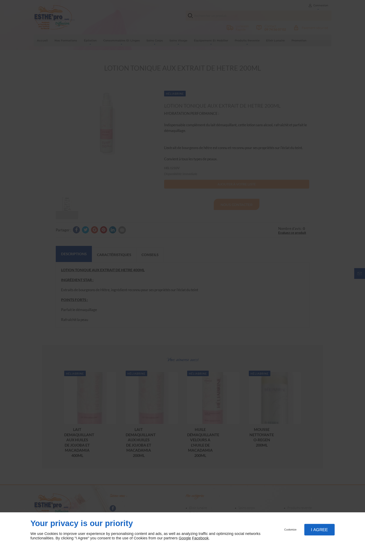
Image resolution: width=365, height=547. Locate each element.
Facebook (200, 538)
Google (185, 538)
